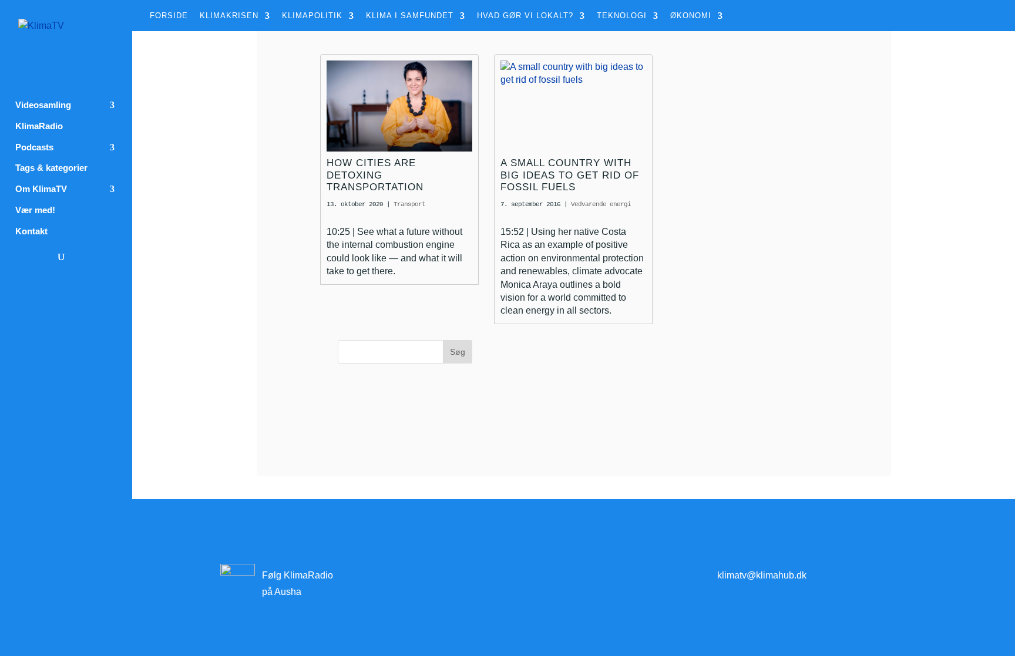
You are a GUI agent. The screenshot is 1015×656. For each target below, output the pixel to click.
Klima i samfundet (409, 16)
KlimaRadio (39, 126)
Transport (409, 204)
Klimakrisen (229, 16)
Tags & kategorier (51, 168)
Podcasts (34, 147)
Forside (169, 16)
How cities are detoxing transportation (375, 175)
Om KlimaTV (41, 189)
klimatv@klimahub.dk (761, 575)
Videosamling (43, 105)
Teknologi (622, 16)
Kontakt (31, 231)
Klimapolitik (312, 16)
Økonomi (690, 16)
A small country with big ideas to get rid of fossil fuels (569, 175)
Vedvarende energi (601, 204)
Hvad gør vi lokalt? (525, 16)
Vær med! (35, 210)
